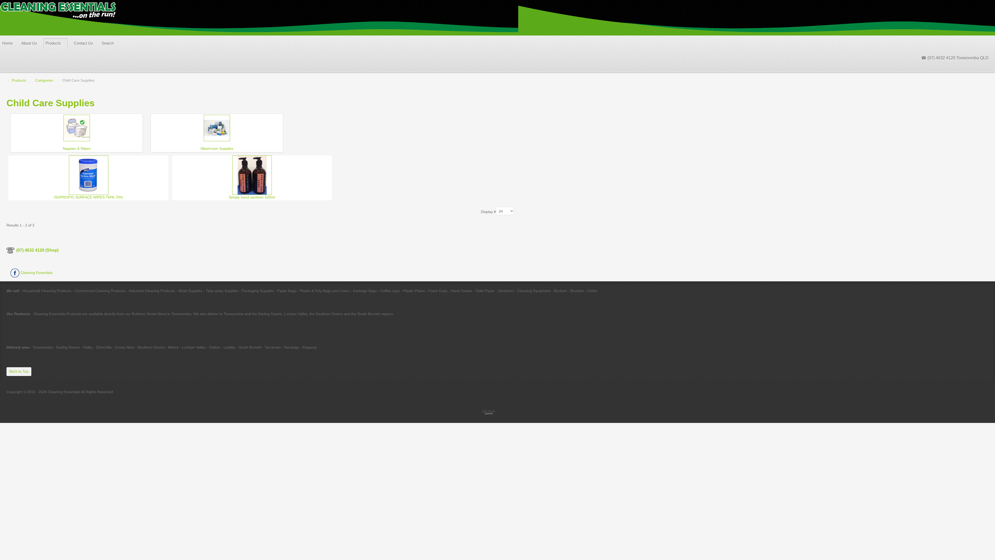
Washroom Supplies (217, 148)
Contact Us (83, 43)
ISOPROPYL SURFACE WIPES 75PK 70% (88, 197)
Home (7, 43)
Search (108, 43)
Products (53, 43)
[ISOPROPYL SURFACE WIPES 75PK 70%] (88, 175)
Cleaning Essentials (36, 273)
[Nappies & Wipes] (76, 127)
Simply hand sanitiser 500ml (252, 197)
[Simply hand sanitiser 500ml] (252, 175)
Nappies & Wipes (77, 148)
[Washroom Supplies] (217, 127)
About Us (29, 43)
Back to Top (19, 371)
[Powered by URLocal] (497, 412)
